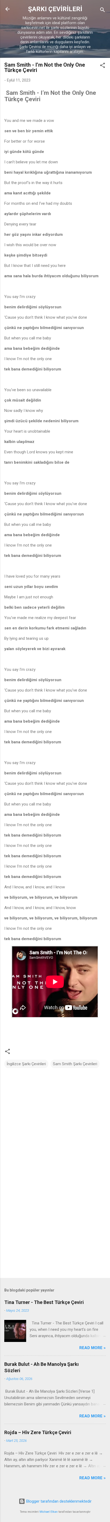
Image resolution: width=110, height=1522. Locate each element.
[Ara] (102, 11)
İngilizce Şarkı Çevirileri (26, 1063)
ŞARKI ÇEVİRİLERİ (55, 9)
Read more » (92, 1347)
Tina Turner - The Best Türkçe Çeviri (44, 1302)
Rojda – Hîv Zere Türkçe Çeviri (38, 1432)
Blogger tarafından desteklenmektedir (58, 1501)
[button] (102, 66)
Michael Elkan (49, 1512)
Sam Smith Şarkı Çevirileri (75, 1063)
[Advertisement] (55, 1232)
